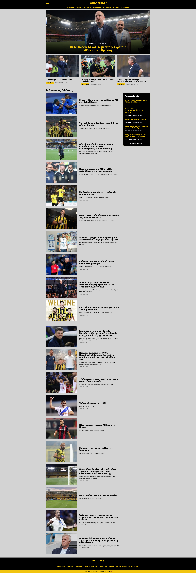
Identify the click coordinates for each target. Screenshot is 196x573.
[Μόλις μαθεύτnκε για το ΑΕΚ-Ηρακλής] (61, 497)
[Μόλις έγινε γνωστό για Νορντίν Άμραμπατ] (61, 451)
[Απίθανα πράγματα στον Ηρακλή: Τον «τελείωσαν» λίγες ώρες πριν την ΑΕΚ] (61, 241)
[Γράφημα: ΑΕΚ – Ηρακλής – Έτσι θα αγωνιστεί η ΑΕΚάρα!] (61, 264)
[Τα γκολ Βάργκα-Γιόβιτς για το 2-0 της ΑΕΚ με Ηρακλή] (61, 126)
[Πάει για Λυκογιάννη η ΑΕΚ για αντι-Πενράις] (61, 428)
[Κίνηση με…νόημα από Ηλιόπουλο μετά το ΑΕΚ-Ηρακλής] (98, 66)
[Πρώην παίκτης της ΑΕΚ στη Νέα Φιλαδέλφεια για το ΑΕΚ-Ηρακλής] (61, 172)
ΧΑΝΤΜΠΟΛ (87, 7)
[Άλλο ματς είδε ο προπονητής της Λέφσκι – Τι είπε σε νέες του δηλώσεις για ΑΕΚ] (61, 520)
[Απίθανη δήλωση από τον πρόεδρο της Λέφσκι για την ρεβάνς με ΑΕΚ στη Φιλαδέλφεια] (61, 543)
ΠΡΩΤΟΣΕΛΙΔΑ (107, 7)
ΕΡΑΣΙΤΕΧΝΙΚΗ (96, 7)
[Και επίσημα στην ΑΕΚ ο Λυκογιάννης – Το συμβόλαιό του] (61, 310)
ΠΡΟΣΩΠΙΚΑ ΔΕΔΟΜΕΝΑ (107, 566)
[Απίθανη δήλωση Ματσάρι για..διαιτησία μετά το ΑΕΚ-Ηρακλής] (133, 66)
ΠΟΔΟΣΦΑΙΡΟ (71, 7)
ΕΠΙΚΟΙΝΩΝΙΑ (125, 7)
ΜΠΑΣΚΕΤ (79, 7)
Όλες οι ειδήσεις (136, 143)
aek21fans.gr (98, 560)
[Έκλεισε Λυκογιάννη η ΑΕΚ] (61, 405)
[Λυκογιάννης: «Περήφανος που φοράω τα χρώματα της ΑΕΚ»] (61, 218)
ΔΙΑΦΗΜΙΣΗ (115, 7)
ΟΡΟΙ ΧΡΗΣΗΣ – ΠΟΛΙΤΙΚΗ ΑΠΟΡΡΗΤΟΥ (87, 566)
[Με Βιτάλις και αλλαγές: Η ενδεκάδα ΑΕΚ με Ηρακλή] (61, 195)
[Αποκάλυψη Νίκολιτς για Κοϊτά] (62, 66)
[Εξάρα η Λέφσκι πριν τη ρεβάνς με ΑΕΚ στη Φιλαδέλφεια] (61, 103)
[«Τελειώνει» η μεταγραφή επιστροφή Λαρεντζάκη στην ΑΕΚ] (61, 382)
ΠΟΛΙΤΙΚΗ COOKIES (121, 566)
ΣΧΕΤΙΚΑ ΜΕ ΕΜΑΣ (133, 566)
